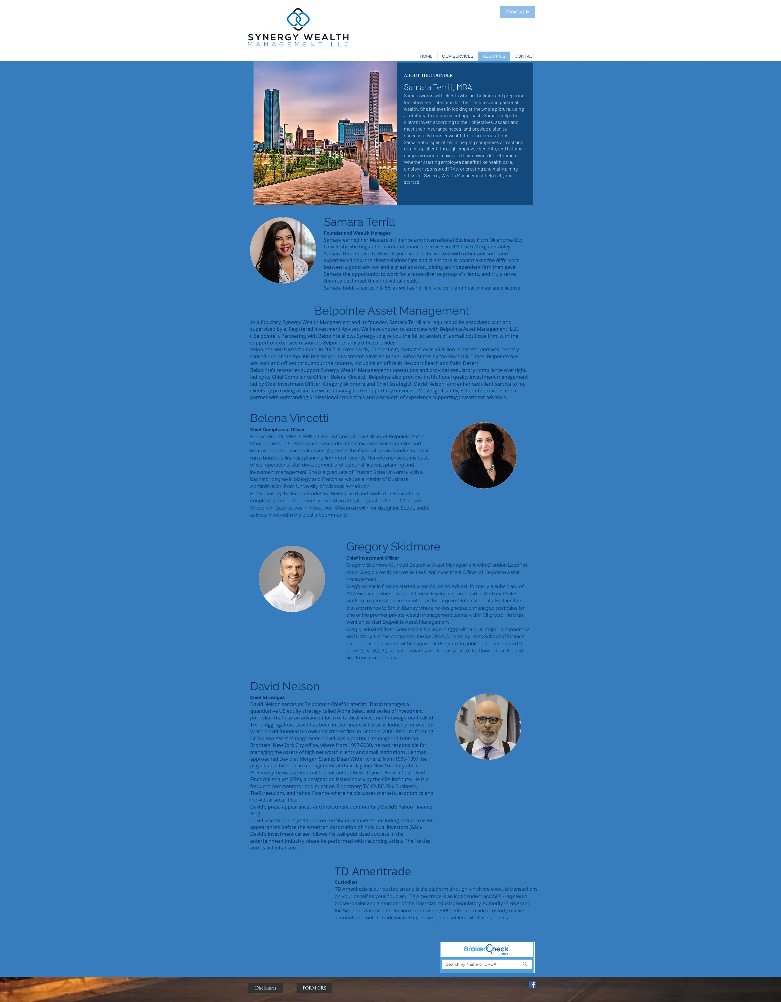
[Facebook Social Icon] (532, 984)
